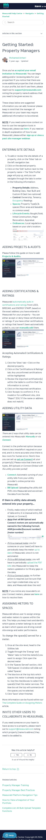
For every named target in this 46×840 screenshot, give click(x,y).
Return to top (9, 769)
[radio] (16, 755)
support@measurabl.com (28, 90)
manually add (26, 328)
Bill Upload (12, 488)
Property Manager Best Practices (18, 790)
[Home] (6, 8)
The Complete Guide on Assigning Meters (22, 703)
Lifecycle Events (21, 214)
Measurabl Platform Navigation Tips (19, 795)
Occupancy (18, 201)
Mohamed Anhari (17, 58)
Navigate (29, 13)
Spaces (16, 204)
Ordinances (18, 223)
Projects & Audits (11, 256)
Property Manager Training (15, 785)
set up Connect (25, 459)
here (26, 129)
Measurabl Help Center (12, 13)
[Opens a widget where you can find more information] (10, 835)
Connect (6, 440)
